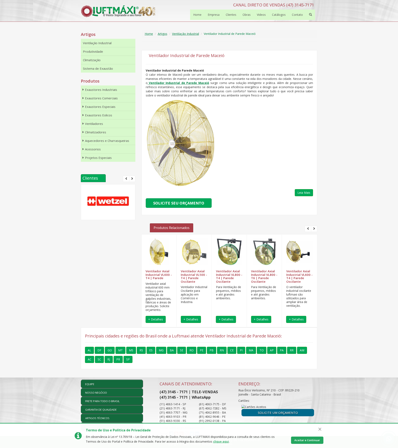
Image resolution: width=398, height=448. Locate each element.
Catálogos (279, 15)
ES (151, 350)
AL (89, 350)
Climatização (92, 60)
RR (292, 350)
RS (141, 350)
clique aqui (221, 441)
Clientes (231, 15)
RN (222, 350)
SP (128, 359)
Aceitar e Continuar (307, 440)
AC (89, 359)
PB (212, 350)
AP (272, 350)
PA (282, 350)
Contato (297, 15)
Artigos (162, 34)
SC (99, 359)
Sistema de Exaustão (98, 68)
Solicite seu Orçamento (178, 203)
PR (118, 359)
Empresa (214, 15)
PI (241, 350)
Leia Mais (303, 193)
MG (161, 350)
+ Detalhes (155, 319)
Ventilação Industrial (185, 34)
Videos (261, 15)
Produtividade (93, 51)
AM (302, 350)
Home (197, 15)
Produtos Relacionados (171, 227)
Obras (247, 15)
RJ (108, 359)
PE (201, 350)
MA (251, 350)
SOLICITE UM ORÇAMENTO (278, 412)
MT (120, 350)
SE (181, 350)
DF (99, 350)
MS (131, 350)
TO (262, 350)
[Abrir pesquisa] (310, 15)
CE (232, 350)
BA (172, 350)
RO (191, 350)
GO (110, 350)
